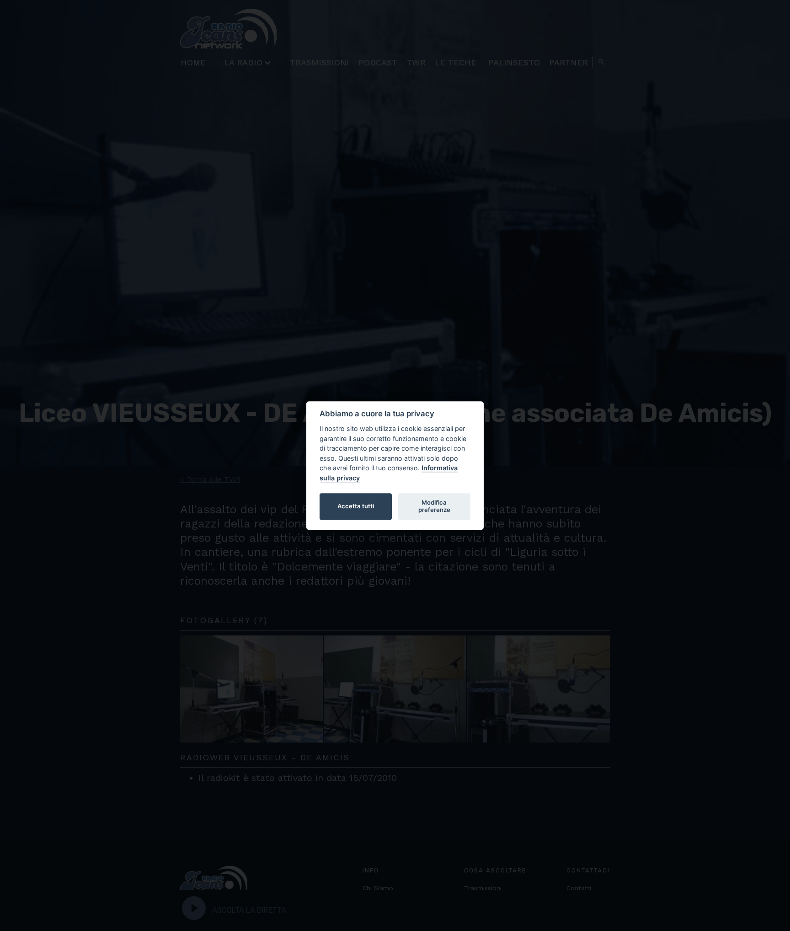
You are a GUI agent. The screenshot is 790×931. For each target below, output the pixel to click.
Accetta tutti (355, 506)
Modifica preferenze (434, 506)
